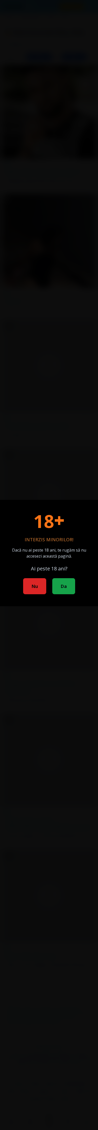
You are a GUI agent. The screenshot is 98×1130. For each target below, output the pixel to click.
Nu (34, 586)
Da (64, 586)
